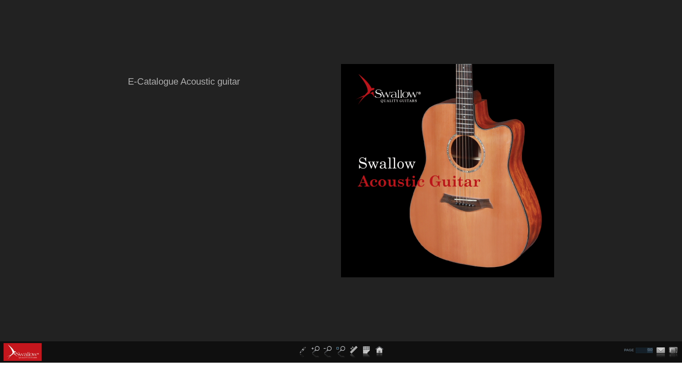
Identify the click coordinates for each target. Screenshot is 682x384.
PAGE (629, 350)
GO (650, 350)
